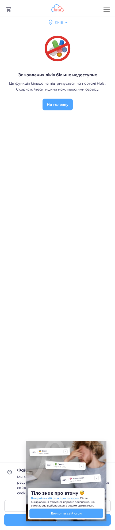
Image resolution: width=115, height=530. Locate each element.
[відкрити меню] (106, 9)
